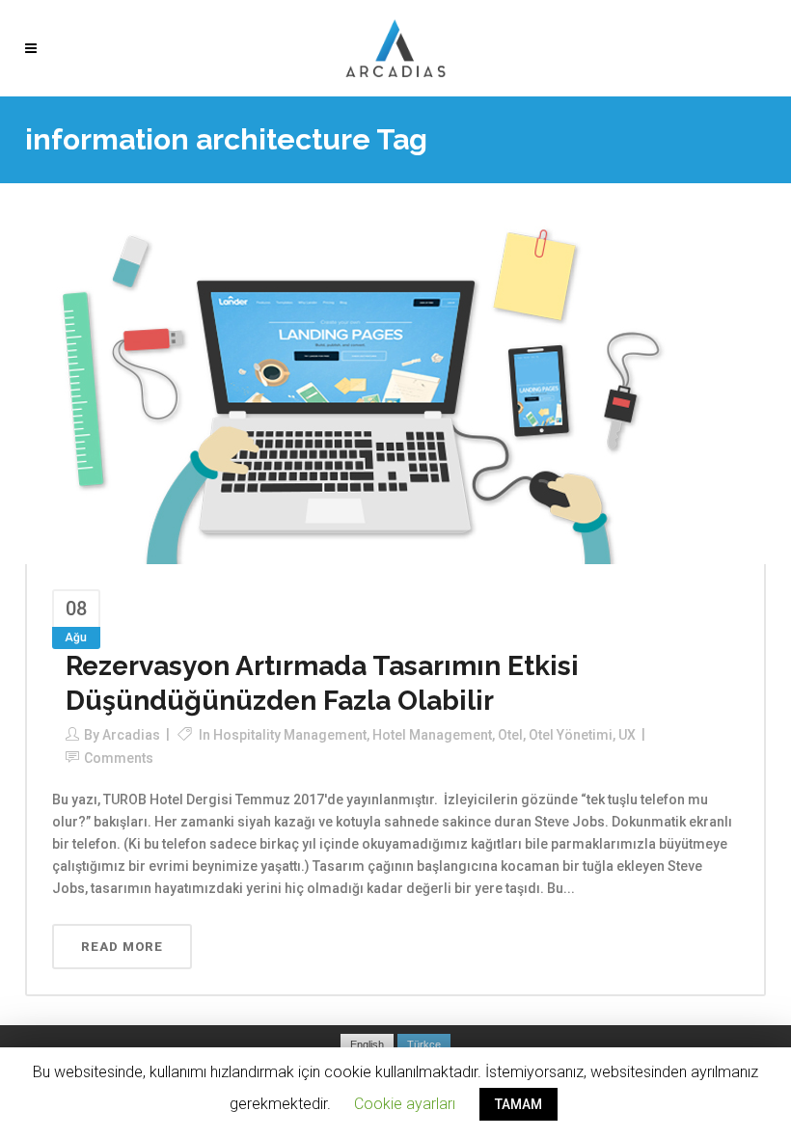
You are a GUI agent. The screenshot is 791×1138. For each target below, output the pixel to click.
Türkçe (424, 1044)
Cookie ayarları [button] (404, 1104)
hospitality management (290, 735)
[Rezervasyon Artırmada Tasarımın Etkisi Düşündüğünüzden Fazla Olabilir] (362, 393)
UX (627, 735)
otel (510, 735)
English (367, 1044)
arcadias (131, 735)
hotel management (432, 735)
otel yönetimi (571, 735)
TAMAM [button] (518, 1104)
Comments (118, 758)
